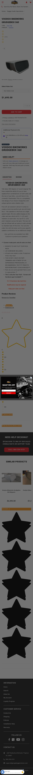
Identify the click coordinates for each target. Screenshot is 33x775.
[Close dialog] (31, 377)
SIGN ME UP (8, 393)
